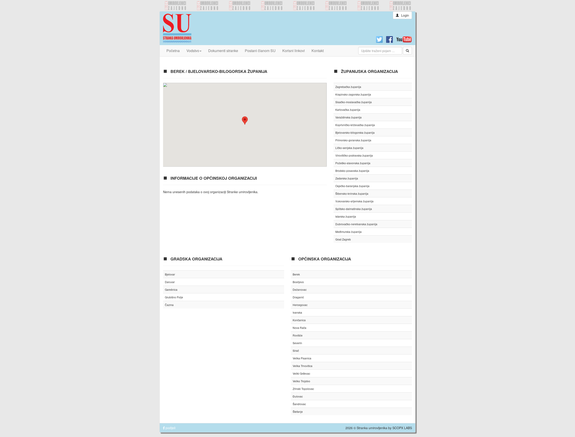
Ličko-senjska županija (349, 148)
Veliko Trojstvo (301, 381)
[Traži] (407, 51)
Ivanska (297, 312)
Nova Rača (299, 328)
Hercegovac (300, 305)
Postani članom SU (260, 50)
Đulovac (298, 396)
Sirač (296, 350)
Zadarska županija (346, 178)
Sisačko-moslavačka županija (353, 102)
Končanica (299, 320)
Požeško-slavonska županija (352, 163)
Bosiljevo (298, 282)
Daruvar (170, 282)
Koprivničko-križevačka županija (355, 125)
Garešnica (171, 289)
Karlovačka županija (347, 109)
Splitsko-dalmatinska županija (353, 209)
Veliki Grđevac (301, 373)
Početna (173, 50)
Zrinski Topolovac (303, 389)
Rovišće (298, 335)
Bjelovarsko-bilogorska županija (355, 132)
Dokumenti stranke (223, 50)
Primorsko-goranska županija (353, 140)
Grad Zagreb (343, 239)
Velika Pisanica (302, 358)
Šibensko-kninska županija (351, 193)
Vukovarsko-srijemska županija (354, 201)
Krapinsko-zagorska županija (353, 94)
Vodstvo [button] (192, 50)
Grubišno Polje (174, 297)
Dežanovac (300, 289)
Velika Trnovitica (302, 366)
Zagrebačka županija (348, 87)
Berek (296, 274)
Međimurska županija (348, 232)
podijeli (170, 428)
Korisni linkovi (293, 50)
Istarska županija (345, 216)
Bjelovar (170, 274)
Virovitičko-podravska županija (354, 155)
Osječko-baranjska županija (352, 186)
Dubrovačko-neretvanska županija (356, 224)
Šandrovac (299, 404)
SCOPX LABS (402, 428)
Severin (297, 343)
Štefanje (298, 411)
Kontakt (318, 50)
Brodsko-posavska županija (352, 171)
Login (405, 15)
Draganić (298, 297)
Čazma (169, 305)
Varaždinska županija (348, 117)
